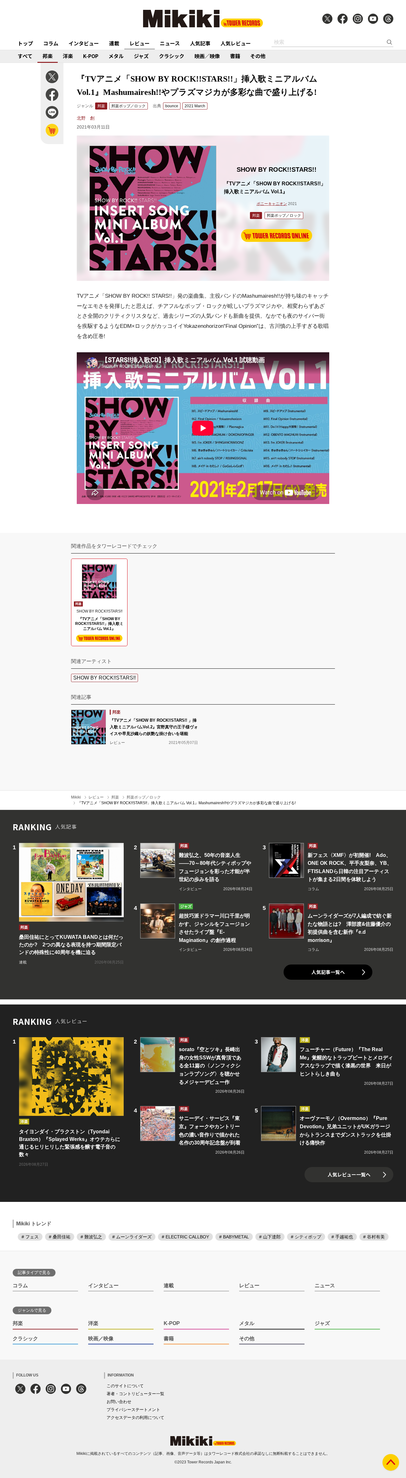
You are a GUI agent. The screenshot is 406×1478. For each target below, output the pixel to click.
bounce (171, 106)
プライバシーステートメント (133, 1410)
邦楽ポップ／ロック (128, 106)
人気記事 (200, 43)
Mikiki (76, 797)
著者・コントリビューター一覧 (135, 1394)
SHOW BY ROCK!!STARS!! (104, 677)
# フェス (30, 1236)
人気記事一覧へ (328, 972)
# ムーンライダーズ (132, 1236)
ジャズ (141, 56)
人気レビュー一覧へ (349, 1174)
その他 (257, 56)
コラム (50, 43)
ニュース (170, 43)
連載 (114, 43)
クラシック (171, 56)
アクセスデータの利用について (135, 1417)
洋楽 (68, 56)
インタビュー (84, 43)
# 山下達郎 (270, 1236)
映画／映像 (207, 56)
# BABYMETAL (234, 1236)
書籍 (235, 56)
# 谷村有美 (374, 1236)
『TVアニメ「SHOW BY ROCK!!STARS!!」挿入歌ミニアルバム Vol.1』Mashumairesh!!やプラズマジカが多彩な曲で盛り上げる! (186, 803)
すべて (25, 56)
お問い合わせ (119, 1402)
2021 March (195, 106)
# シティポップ (306, 1236)
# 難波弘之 (91, 1236)
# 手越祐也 (342, 1236)
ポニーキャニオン (272, 204)
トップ (25, 43)
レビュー (139, 43)
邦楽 (48, 56)
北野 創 (86, 118)
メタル (116, 56)
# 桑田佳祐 (59, 1236)
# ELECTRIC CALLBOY (185, 1236)
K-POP (90, 56)
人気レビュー (235, 43)
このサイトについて (125, 1386)
